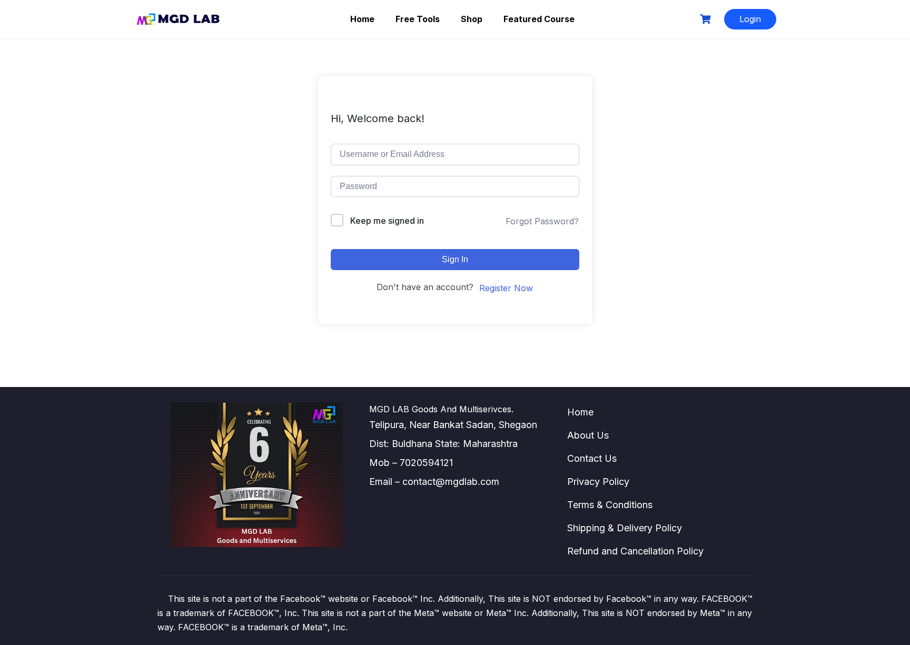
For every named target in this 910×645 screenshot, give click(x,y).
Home (362, 19)
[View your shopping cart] (707, 19)
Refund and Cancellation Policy (635, 551)
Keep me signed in (387, 220)
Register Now (506, 288)
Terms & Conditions (609, 504)
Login (750, 19)
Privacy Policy (598, 481)
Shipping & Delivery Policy (624, 527)
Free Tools (417, 19)
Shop (471, 19)
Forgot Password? (542, 221)
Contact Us (592, 458)
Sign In (455, 259)
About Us (588, 435)
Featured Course (539, 19)
